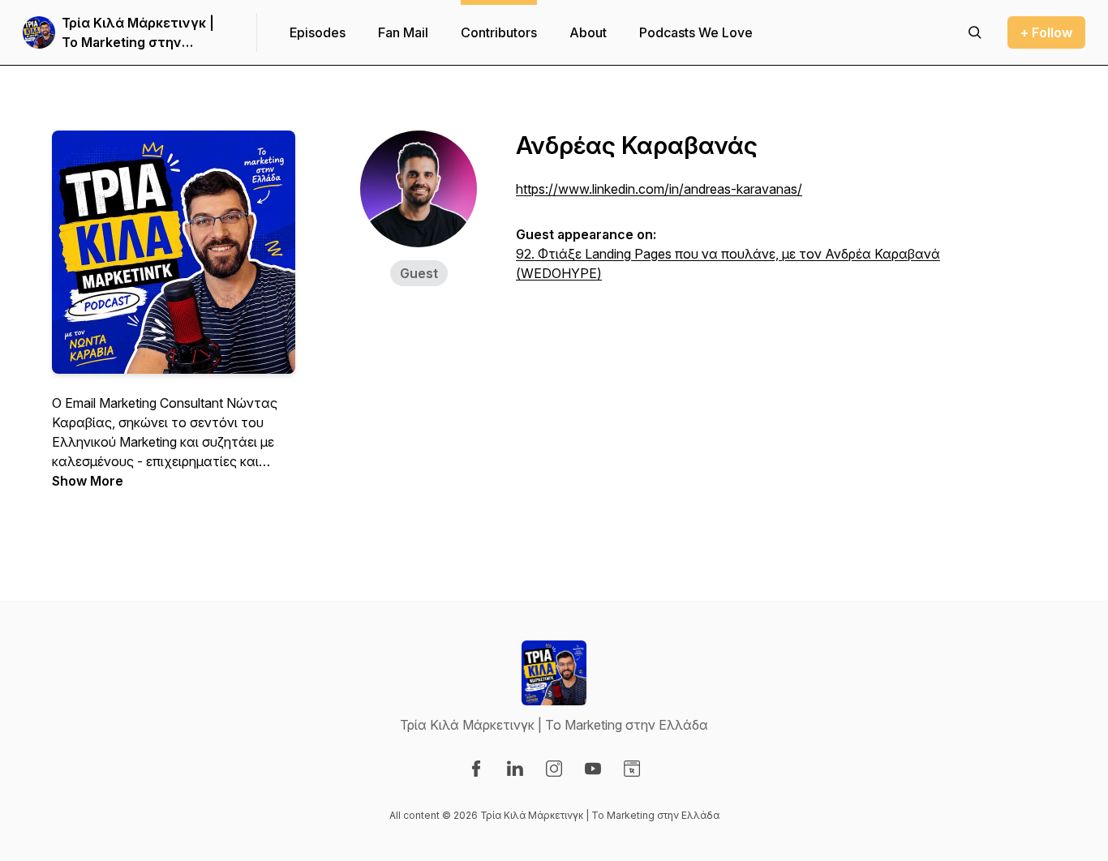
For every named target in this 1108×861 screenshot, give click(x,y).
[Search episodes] (974, 32)
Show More (87, 481)
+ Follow (1046, 32)
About (588, 32)
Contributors (499, 32)
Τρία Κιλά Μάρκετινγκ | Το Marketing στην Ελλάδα (138, 33)
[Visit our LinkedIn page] (515, 768)
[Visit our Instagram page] (554, 768)
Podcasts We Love (696, 32)
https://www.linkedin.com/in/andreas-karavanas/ (659, 189)
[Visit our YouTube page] (593, 768)
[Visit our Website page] (632, 768)
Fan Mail (403, 32)
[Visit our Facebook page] (476, 768)
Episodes (318, 32)
